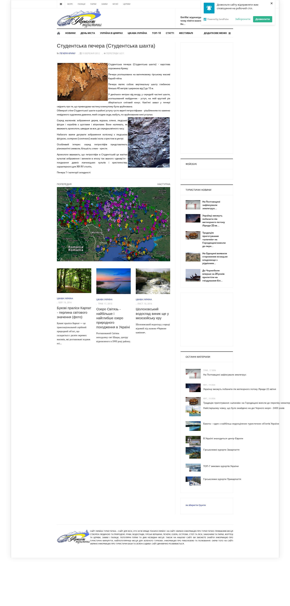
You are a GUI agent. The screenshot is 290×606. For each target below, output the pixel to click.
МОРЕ (70, 4)
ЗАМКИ (104, 4)
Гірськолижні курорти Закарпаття (221, 449)
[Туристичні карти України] (113, 224)
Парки (93, 4)
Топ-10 (156, 33)
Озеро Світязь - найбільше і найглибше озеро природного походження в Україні (113, 318)
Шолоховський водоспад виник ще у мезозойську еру (152, 313)
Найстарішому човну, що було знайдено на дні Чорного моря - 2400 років (243, 408)
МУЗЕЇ (115, 4)
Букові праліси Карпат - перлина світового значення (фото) (74, 312)
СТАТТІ (170, 33)
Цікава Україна (137, 33)
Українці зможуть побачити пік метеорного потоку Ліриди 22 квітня (239, 389)
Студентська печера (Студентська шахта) (106, 46)
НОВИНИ (70, 33)
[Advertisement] (147, 17)
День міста (88, 33)
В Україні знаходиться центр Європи (223, 438)
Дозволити (262, 19)
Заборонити (242, 19)
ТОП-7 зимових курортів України (221, 466)
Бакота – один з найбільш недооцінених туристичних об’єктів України (241, 423)
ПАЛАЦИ (81, 4)
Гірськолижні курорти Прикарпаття (222, 479)
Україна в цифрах (111, 33)
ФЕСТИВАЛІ (186, 33)
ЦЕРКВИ (126, 4)
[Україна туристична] (79, 18)
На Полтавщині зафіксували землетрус (224, 374)
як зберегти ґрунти (196, 505)
